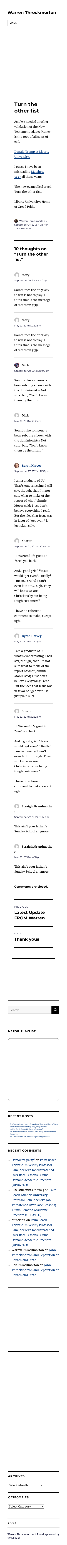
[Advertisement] (31, 64)
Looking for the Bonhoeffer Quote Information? (26, 1129)
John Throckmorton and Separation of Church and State (35, 1255)
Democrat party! (23, 1160)
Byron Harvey (31, 465)
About (12, 1523)
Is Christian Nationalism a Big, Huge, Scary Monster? (28, 1127)
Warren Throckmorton (32, 12)
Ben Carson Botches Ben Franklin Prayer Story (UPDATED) (30, 1137)
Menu (13, 23)
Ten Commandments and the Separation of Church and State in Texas (34, 1124)
